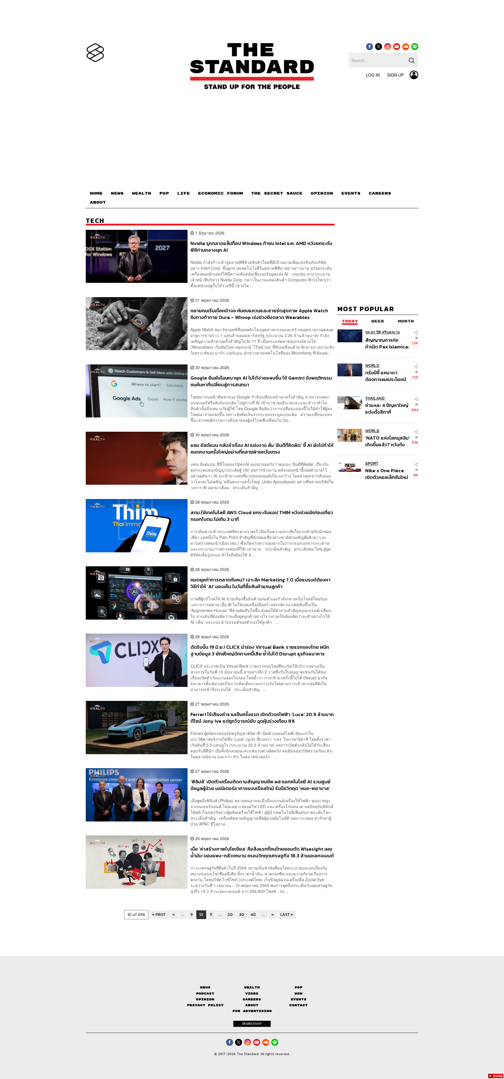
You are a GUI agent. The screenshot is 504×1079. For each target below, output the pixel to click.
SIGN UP (395, 75)
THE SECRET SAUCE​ (276, 193)
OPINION (322, 193)
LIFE (183, 193)
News (205, 987)
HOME (96, 193)
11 (211, 914)
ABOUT (98, 202)
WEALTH (141, 193)
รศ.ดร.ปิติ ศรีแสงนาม (382, 332)
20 (230, 914)
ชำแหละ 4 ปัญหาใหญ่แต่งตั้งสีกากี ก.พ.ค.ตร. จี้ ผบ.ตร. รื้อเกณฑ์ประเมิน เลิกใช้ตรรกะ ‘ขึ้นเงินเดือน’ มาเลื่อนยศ (387, 408)
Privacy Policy (205, 1005)
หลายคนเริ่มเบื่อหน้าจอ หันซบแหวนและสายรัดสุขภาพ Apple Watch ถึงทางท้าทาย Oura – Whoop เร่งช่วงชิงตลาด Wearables (259, 313)
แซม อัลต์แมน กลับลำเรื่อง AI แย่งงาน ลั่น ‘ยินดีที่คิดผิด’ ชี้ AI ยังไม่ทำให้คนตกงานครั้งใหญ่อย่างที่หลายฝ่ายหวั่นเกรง (261, 448)
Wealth (252, 987)
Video (251, 993)
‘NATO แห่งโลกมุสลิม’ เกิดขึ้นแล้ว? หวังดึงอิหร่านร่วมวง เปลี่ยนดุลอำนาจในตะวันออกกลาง (387, 441)
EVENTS (350, 193)
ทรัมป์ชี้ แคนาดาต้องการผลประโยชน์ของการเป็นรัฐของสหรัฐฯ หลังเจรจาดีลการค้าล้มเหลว (385, 375)
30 (241, 914)
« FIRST (159, 914)
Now (298, 993)
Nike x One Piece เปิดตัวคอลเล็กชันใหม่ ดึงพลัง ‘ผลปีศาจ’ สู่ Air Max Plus (386, 473)
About (251, 1005)
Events (299, 999)
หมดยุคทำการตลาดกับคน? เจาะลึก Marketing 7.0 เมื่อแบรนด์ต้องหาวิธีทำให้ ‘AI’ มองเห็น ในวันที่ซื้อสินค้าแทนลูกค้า (260, 583)
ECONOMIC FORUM (220, 193)
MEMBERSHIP (252, 1024)
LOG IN (373, 75)
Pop (298, 987)
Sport (371, 463)
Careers (252, 999)
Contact (298, 1005)
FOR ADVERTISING (252, 1011)
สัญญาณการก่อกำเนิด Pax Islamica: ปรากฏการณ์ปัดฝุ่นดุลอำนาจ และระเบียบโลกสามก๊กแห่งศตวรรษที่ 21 (387, 343)
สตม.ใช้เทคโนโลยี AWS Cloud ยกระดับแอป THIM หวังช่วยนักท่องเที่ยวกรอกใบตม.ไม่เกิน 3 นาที (261, 515)
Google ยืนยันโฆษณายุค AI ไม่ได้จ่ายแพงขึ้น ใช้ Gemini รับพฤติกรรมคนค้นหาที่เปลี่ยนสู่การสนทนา (261, 381)
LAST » (286, 914)
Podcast (205, 993)
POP (164, 193)
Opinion (205, 999)
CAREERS (380, 193)
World (372, 366)
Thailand (375, 398)
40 (253, 914)
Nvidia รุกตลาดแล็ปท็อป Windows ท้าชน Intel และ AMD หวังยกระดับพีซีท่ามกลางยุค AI (261, 246)
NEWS (117, 193)
